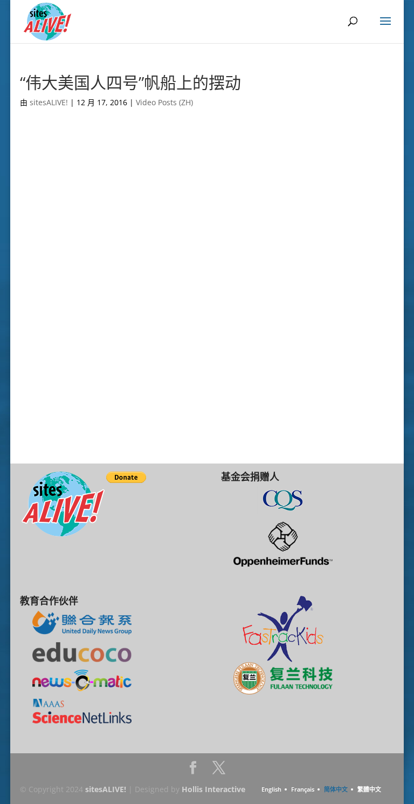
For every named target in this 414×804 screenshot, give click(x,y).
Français (302, 789)
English (271, 789)
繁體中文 (369, 789)
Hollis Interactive (213, 789)
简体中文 (336, 789)
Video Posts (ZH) (164, 102)
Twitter (218, 770)
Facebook (193, 770)
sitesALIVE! (49, 102)
